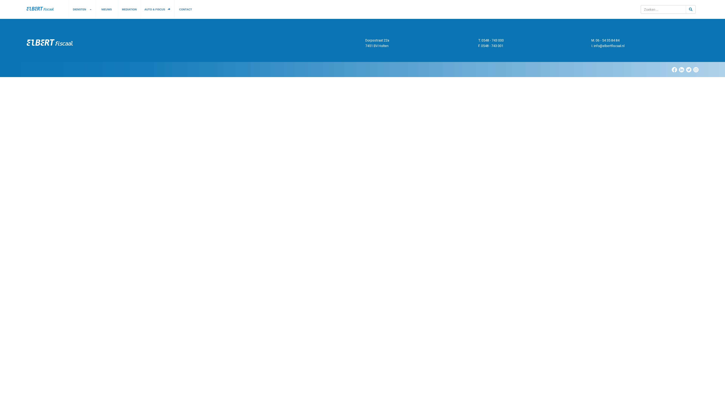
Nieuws (106, 9)
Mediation (129, 9)
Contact (185, 9)
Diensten (79, 9)
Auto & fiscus (155, 9)
